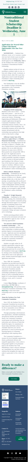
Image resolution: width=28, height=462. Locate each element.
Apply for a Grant (6, 414)
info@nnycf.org (10, 1)
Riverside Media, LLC (20, 459)
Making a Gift (18, 394)
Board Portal (6, 4)
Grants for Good (6, 416)
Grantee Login (21, 4)
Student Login (13, 4)
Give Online (14, 378)
